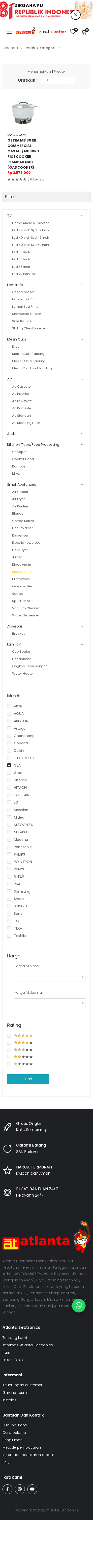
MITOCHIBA (23, 824)
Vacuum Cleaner (26, 608)
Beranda (10, 47)
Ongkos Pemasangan (30, 666)
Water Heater (23, 673)
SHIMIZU (20, 906)
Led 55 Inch (21, 252)
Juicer (17, 557)
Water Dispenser (25, 615)
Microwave (21, 579)
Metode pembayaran (21, 1447)
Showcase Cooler (26, 313)
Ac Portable (21, 408)
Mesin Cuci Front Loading (32, 368)
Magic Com (21, 571)
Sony (18, 913)
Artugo (20, 728)
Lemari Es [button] (15, 284)
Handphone (21, 659)
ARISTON (21, 720)
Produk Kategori (40, 47)
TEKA (18, 928)
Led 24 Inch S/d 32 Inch (30, 230)
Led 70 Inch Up (23, 273)
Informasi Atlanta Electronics (27, 1345)
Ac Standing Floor (26, 422)
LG (16, 802)
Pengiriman (12, 1439)
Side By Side (22, 321)
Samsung (22, 891)
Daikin (19, 750)
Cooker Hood (23, 459)
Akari (18, 706)
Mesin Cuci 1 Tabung (28, 353)
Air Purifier (20, 506)
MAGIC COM (17, 134)
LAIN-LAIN (21, 794)
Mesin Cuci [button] (16, 339)
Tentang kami (14, 1337)
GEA (17, 765)
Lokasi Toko (12, 1359)
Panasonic (23, 846)
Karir (6, 1352)
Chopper (19, 451)
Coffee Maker (23, 521)
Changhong (24, 735)
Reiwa (19, 869)
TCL (17, 920)
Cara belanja (14, 1432)
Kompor (18, 466)
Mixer (16, 473)
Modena (21, 839)
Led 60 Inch (21, 259)
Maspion (21, 810)
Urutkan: (27, 80)
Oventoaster (22, 586)
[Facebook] (7, 1489)
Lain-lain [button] (14, 644)
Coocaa (21, 743)
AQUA (19, 713)
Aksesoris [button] (15, 626)
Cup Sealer (21, 651)
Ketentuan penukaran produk (28, 1454)
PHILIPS (19, 854)
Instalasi (9, 1400)
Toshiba (21, 935)
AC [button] (9, 379)
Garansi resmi (15, 1392)
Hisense (20, 780)
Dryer (16, 346)
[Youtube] (32, 1489)
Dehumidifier (22, 528)
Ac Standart (21, 415)
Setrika (17, 593)
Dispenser (20, 535)
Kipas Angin (21, 564)
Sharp (19, 898)
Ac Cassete (21, 386)
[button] (84, 32)
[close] (76, 15)
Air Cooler (20, 491)
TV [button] (9, 215)
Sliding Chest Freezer (29, 328)
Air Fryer (18, 499)
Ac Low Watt (21, 401)
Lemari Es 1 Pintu (24, 299)
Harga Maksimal (28, 992)
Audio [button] (12, 433)
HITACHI (20, 787)
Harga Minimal (26, 966)
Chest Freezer (23, 292)
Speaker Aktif (22, 600)
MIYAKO (20, 832)
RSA (17, 883)
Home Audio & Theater (30, 223)
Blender (18, 513)
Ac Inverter (21, 393)
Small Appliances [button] (21, 484)
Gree (18, 772)
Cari (28, 1079)
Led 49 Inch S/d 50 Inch (30, 244)
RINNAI (19, 876)
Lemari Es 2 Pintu (25, 306)
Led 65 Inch (21, 266)
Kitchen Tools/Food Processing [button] (33, 444)
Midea (19, 817)
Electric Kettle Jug (26, 542)
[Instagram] (20, 1489)
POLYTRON (23, 861)
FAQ (5, 1462)
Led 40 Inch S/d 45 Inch (30, 237)
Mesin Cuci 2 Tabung (28, 361)
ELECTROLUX (24, 757)
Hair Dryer (20, 550)
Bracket (18, 633)
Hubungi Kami (14, 1425)
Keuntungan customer (22, 1384)
